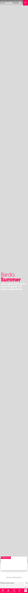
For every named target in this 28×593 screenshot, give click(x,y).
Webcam (14, 591)
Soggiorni (3, 591)
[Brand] (7, 3)
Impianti (8, 591)
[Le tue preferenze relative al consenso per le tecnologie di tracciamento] (25, 590)
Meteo (19, 591)
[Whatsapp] (25, 587)
